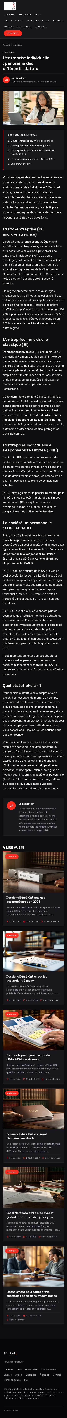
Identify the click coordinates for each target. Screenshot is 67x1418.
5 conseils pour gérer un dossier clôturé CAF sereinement (28, 1057)
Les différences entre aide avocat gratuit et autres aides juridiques (30, 1215)
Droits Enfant (13, 20)
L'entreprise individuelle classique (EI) (31, 145)
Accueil (9, 14)
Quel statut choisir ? (21, 163)
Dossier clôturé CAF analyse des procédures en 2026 (25, 900)
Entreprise (24, 27)
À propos (41, 27)
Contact (13, 33)
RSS (26, 1380)
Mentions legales (12, 1380)
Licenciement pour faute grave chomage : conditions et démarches (31, 1294)
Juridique (24, 14)
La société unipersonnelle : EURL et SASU (33, 159)
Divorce (57, 20)
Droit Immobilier (37, 20)
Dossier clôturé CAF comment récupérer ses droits (26, 1136)
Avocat (9, 27)
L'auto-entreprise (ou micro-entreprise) (32, 140)
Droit (38, 14)
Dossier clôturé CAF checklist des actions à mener (26, 979)
